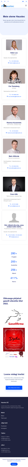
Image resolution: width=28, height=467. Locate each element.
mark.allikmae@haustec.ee (15, 168)
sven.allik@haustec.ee (15, 206)
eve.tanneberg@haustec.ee (15, 96)
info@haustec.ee (15, 236)
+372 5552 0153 (14, 166)
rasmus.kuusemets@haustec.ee (15, 132)
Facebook (4, 428)
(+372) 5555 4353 (5, 442)
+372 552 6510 (14, 130)
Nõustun (14, 464)
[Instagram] (26, 1)
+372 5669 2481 (15, 94)
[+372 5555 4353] (2, 1)
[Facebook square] (23, 1)
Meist (2, 418)
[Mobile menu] (26, 5)
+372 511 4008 (15, 204)
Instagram (4, 431)
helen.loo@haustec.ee (15, 62)
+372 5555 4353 (15, 61)
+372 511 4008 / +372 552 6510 (15, 235)
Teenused (4, 420)
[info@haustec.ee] (5, 1)
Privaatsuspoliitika (16, 460)
